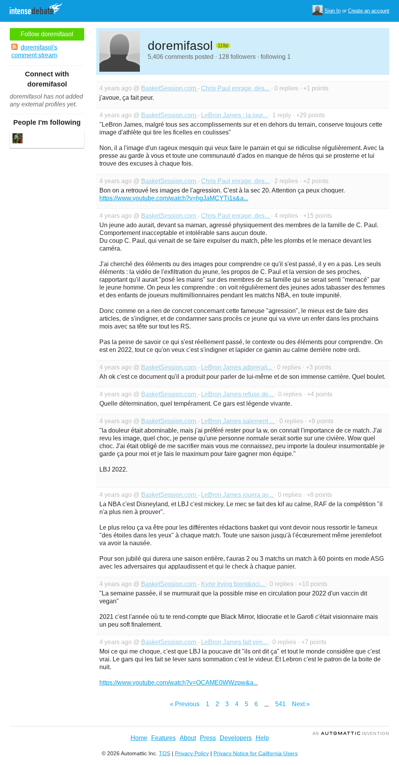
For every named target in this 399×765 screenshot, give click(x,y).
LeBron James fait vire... (235, 642)
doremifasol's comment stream (34, 51)
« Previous (185, 704)
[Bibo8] (17, 139)
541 (280, 704)
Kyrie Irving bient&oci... (233, 584)
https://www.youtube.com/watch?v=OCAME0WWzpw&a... (178, 682)
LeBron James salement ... (238, 421)
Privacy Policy (192, 753)
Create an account (368, 11)
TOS (164, 753)
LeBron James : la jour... (235, 115)
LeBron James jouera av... (237, 494)
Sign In (333, 11)
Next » (301, 704)
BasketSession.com (169, 88)
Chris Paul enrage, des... (236, 88)
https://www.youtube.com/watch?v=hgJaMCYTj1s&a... (173, 198)
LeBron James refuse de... (238, 394)
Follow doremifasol (47, 34)
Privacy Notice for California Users (256, 753)
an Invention (350, 733)
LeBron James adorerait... (237, 367)
